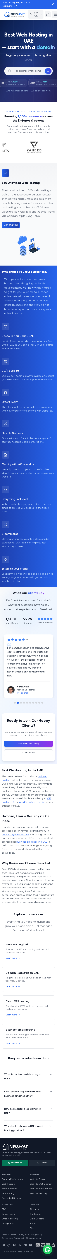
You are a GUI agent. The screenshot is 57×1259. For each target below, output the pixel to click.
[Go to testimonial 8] (36, 703)
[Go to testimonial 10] (42, 703)
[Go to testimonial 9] (39, 703)
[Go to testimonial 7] (33, 703)
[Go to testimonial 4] (24, 703)
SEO (4, 1209)
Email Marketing (10, 1219)
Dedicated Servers (11, 1198)
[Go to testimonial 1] (15, 703)
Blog (32, 1228)
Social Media (8, 1214)
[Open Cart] (48, 14)
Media (33, 1224)
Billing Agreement (33, 1238)
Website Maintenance (41, 1189)
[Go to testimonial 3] (21, 703)
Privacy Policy (23, 1235)
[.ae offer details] (25, 85)
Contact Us (28, 752)
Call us (44, 1163)
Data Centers (37, 1219)
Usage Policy (36, 1235)
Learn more (9, 6)
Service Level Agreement (13, 1238)
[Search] (48, 71)
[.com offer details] (55, 85)
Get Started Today (28, 744)
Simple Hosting (9, 1189)
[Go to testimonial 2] (18, 703)
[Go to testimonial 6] (30, 703)
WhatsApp (16, 1163)
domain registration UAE (15, 834)
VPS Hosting (8, 1193)
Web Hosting (8, 1184)
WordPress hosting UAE (32, 802)
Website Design (38, 1179)
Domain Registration (12, 1179)
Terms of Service (9, 1235)
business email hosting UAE (31, 842)
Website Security (38, 1193)
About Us (34, 1209)
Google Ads (8, 1224)
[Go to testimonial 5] (27, 703)
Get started (11, 225)
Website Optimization (41, 1184)
